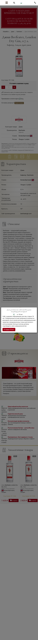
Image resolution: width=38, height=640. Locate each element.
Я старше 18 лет (9, 329)
